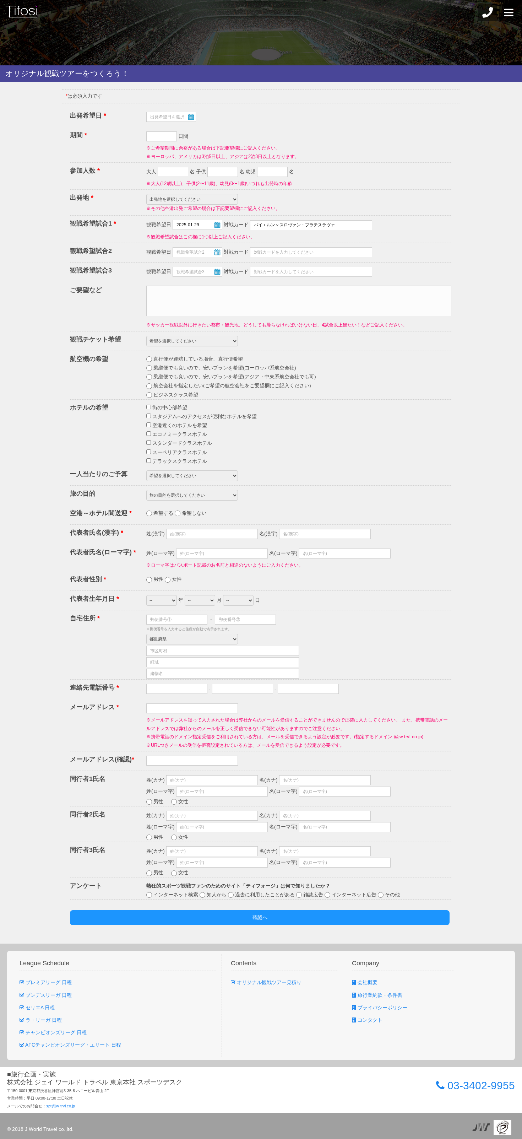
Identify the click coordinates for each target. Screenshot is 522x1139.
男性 (158, 579)
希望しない (193, 513)
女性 (176, 579)
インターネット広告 (354, 894)
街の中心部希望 (169, 407)
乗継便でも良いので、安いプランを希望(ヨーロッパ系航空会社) (224, 368)
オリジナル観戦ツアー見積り (268, 982)
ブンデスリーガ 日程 (48, 995)
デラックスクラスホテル (179, 461)
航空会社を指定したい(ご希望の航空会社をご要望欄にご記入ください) (231, 385)
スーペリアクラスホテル (179, 452)
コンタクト (369, 1020)
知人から (216, 894)
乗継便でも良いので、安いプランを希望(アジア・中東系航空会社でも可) (234, 376)
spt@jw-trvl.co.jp (60, 1106)
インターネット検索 (176, 894)
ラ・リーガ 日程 (43, 1020)
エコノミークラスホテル (179, 434)
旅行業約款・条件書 (379, 995)
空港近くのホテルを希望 (179, 425)
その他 (392, 894)
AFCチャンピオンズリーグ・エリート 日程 (72, 1045)
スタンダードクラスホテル (181, 443)
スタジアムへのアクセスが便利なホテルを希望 (204, 416)
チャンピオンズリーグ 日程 (55, 1032)
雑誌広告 (313, 894)
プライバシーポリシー (381, 1007)
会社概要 (366, 982)
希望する (163, 513)
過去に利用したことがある (265, 894)
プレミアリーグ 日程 (48, 982)
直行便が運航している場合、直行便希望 (197, 359)
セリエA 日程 (39, 1007)
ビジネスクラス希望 (175, 395)
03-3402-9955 (480, 1085)
